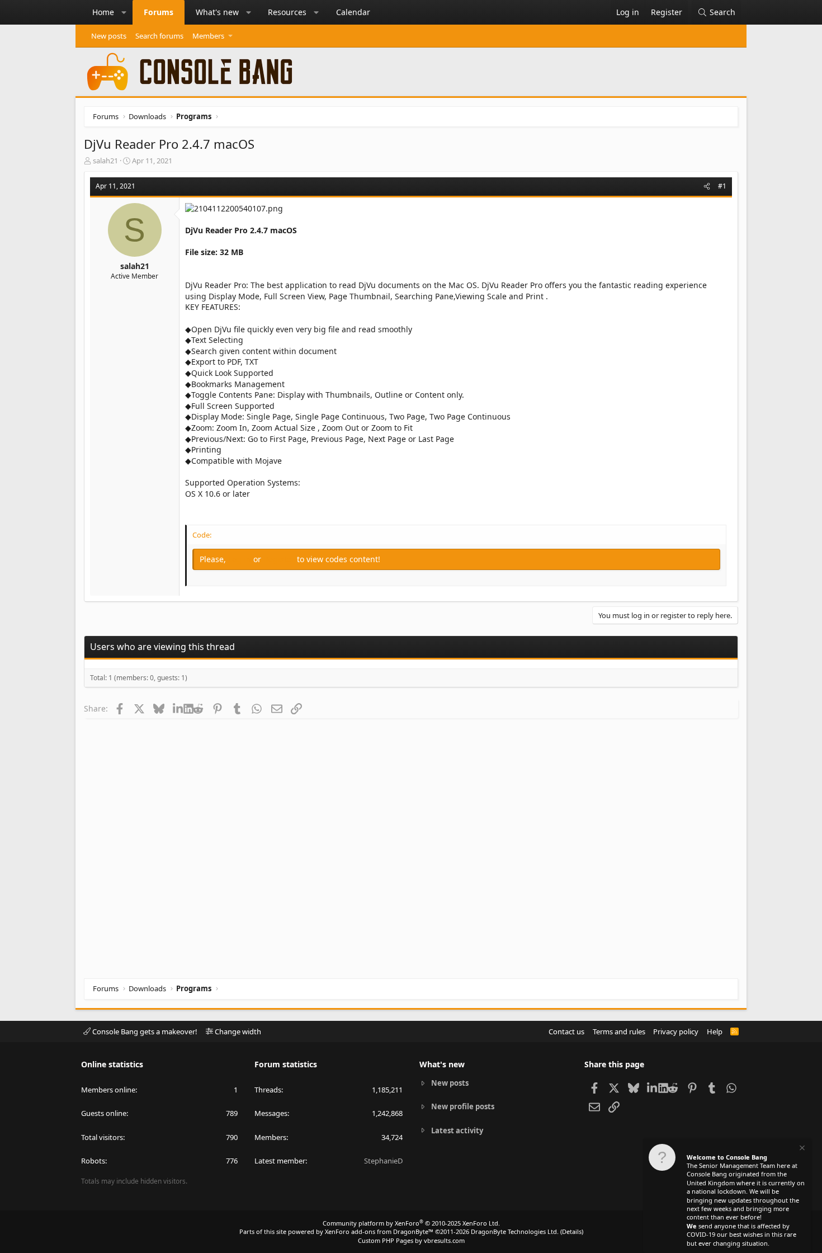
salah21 (105, 161)
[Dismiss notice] (801, 1149)
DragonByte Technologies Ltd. (515, 1231)
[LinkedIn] (178, 708)
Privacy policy (675, 1031)
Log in (240, 559)
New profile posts (462, 1106)
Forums (158, 12)
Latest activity (457, 1130)
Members (208, 36)
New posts (108, 36)
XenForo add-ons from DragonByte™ (379, 1231)
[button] (124, 12)
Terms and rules (619, 1031)
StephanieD (383, 1161)
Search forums (159, 36)
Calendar (353, 12)
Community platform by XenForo (411, 1223)
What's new (217, 12)
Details (572, 1231)
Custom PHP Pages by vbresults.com (411, 1240)
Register (280, 559)
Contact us (566, 1031)
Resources (287, 12)
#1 (722, 186)
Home (103, 12)
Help (714, 1031)
